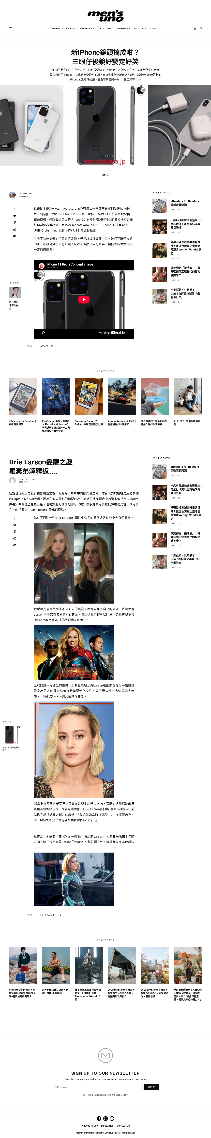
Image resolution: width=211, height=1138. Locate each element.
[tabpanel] (105, 125)
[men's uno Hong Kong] (105, 16)
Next (183, 125)
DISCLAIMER (107, 1125)
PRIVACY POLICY (89, 1125)
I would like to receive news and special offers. (107, 1095)
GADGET (44, 346)
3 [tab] (110, 156)
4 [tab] (112, 156)
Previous (28, 125)
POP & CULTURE (47, 915)
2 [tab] (107, 156)
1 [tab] (105, 156)
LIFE (59, 915)
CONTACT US (123, 1125)
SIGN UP (151, 1087)
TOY (52, 346)
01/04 (105, 175)
